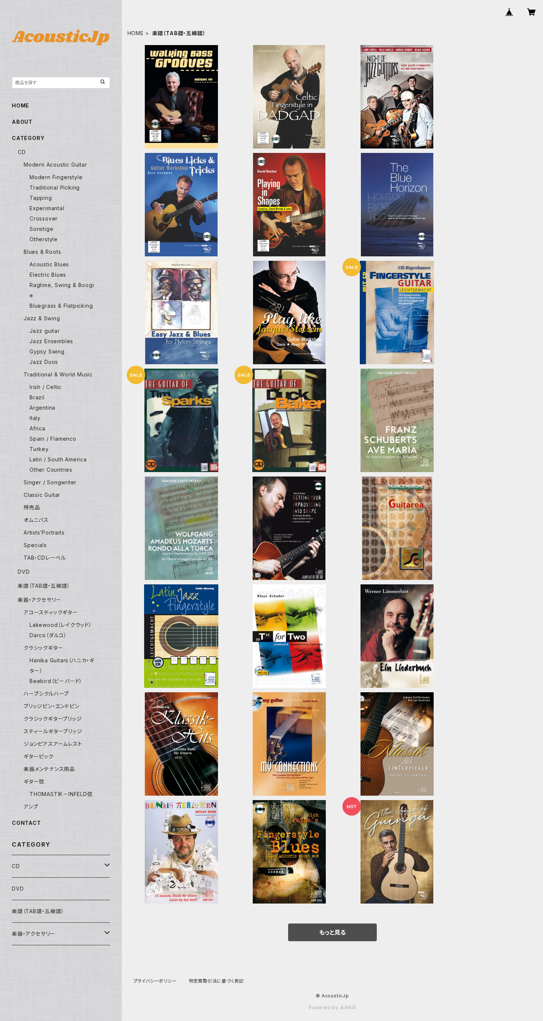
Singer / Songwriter (50, 482)
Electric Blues (48, 275)
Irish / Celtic (46, 387)
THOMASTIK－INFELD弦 (61, 794)
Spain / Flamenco (53, 439)
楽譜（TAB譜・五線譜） (44, 586)
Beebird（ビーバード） (56, 681)
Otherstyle (44, 239)
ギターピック (39, 756)
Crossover (44, 218)
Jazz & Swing (42, 318)
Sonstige (41, 229)
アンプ (31, 806)
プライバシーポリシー (155, 981)
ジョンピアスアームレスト (53, 744)
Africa (37, 428)
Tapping (41, 198)
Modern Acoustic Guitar (55, 164)
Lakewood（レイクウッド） (61, 625)
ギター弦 (34, 781)
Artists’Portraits (44, 532)
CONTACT (26, 823)
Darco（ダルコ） (48, 635)
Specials (35, 545)
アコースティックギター (51, 612)
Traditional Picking (55, 187)
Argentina (42, 407)
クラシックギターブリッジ (53, 719)
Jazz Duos (44, 362)
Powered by (324, 1007)
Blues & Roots (42, 252)
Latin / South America (58, 459)
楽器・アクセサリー (39, 600)
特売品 (32, 507)
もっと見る (332, 932)
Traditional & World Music (58, 374)
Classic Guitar (42, 495)
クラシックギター (43, 648)
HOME (135, 33)
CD (22, 152)
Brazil (37, 397)
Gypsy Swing (47, 351)
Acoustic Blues (49, 264)
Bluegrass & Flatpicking (61, 306)
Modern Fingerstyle (56, 177)
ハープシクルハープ (46, 693)
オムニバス (36, 520)
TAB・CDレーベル (45, 557)
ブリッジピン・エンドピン (51, 706)
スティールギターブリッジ (53, 731)
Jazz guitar (45, 331)
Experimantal (47, 208)
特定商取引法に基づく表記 (216, 981)
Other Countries (51, 470)
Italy (35, 418)
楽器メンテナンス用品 (49, 769)
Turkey (39, 449)
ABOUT (22, 122)
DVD (24, 571)
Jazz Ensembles (51, 341)
